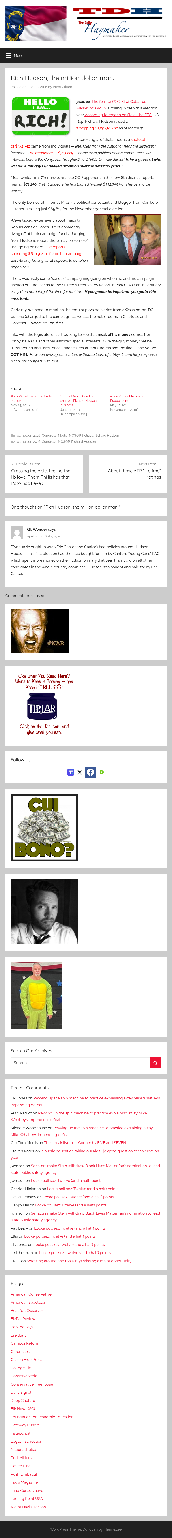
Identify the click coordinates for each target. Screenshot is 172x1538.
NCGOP (75, 436)
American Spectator (28, 1302)
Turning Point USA (27, 1498)
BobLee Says (22, 1327)
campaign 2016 (28, 436)
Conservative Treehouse (32, 1384)
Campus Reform (25, 1343)
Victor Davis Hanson (28, 1507)
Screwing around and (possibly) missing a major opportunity (79, 1261)
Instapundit (20, 1433)
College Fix (21, 1368)
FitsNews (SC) (23, 1408)
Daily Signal (21, 1392)
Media (62, 436)
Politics (87, 436)
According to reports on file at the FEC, (118, 115)
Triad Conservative (27, 1490)
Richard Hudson (107, 436)
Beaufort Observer (27, 1310)
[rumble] (101, 772)
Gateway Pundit (25, 1425)
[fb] (90, 772)
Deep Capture (23, 1400)
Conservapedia (24, 1376)
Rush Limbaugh (24, 1474)
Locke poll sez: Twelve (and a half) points (66, 1180)
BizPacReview (23, 1318)
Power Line (21, 1466)
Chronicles (20, 1351)
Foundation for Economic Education (42, 1417)
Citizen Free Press (26, 1359)
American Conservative (31, 1294)
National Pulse (23, 1449)
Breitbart (18, 1335)
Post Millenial (22, 1457)
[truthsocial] (71, 772)
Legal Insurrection (26, 1441)
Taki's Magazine (24, 1482)
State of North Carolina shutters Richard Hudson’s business (79, 400)
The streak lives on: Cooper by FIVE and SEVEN (85, 1142)
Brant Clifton (62, 87)
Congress (49, 436)
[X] (80, 772)
